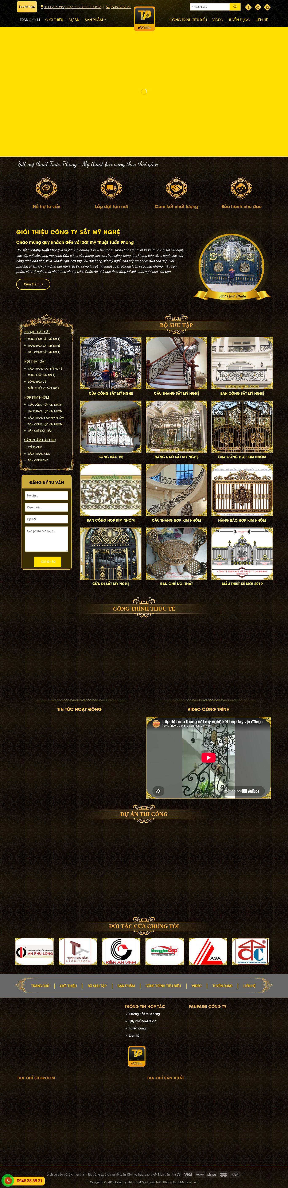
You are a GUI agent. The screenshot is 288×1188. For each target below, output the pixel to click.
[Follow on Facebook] (248, 7)
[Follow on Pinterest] (257, 7)
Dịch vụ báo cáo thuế (142, 1174)
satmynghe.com (87, 1035)
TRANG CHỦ (30, 19)
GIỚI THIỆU (54, 19)
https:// (70, 1035)
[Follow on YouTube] (267, 7)
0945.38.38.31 (30, 1180)
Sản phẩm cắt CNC (40, 440)
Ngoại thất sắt (37, 332)
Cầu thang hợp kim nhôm (46, 417)
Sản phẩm (126, 986)
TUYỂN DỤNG (239, 19)
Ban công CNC (38, 460)
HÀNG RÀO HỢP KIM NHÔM (242, 520)
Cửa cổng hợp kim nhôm (45, 404)
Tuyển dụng (222, 986)
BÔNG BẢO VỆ (110, 456)
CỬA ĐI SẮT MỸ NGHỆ (110, 583)
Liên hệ (134, 1035)
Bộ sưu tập (97, 986)
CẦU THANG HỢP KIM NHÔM (176, 520)
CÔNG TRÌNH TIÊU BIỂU (188, 19)
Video (197, 986)
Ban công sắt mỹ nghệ (44, 352)
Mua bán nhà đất (169, 1174)
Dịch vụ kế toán (115, 1174)
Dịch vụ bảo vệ (57, 1174)
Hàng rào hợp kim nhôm (45, 411)
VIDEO (217, 19)
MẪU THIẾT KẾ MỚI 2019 (242, 583)
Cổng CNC (35, 447)
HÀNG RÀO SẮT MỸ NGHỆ (176, 456)
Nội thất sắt (35, 361)
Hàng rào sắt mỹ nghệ (44, 345)
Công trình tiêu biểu (163, 986)
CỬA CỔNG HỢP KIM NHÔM (242, 456)
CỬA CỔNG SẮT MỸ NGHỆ (111, 393)
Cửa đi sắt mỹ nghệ (41, 375)
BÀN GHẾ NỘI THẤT (176, 583)
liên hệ (249, 986)
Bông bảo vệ (37, 381)
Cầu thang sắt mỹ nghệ (45, 368)
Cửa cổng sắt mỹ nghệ (44, 339)
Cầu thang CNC (39, 453)
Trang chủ (40, 986)
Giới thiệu (68, 986)
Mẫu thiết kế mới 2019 (43, 388)
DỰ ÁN (74, 19)
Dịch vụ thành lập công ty (86, 1174)
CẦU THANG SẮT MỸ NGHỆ (176, 393)
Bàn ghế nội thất (40, 430)
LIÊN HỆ (262, 19)
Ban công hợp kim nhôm (45, 424)
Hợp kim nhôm (36, 398)
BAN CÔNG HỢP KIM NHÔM (111, 520)
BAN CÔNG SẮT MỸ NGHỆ (242, 393)
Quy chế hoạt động (142, 1021)
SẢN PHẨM (94, 19)
